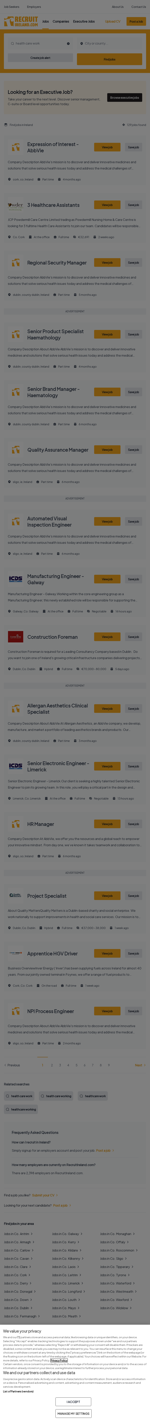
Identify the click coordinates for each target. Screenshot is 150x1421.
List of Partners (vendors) (18, 1391)
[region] (75, 1373)
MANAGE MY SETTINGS (73, 1413)
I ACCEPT (73, 1402)
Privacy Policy (59, 1360)
